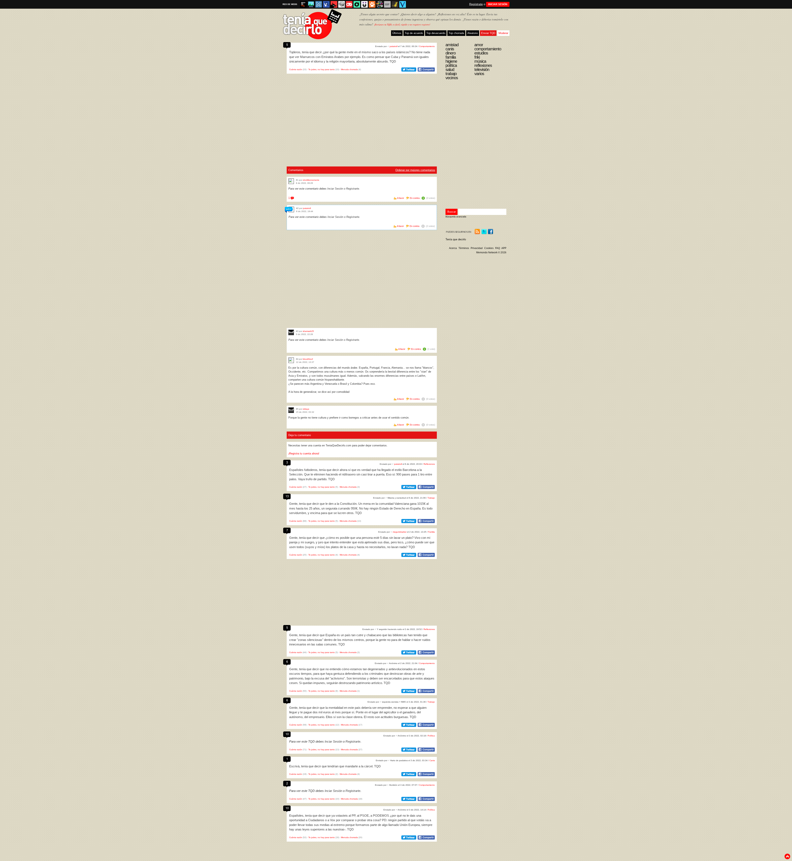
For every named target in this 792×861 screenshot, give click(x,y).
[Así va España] (334, 4)
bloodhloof (308, 359)
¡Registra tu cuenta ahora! (303, 453)
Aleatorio (472, 33)
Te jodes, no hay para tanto (321, 69)
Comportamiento (427, 46)
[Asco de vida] (303, 4)
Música (480, 61)
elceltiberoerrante (311, 180)
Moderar (503, 33)
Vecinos (452, 77)
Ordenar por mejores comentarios (415, 170)
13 (287, 496)
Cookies (489, 248)
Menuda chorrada (349, 69)
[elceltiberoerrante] (291, 181)
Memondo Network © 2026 (491, 252)
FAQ (497, 248)
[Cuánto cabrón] (341, 4)
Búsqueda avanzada (456, 216)
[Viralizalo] (402, 4)
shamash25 (308, 331)
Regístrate (476, 4)
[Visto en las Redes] (326, 4)
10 (287, 734)
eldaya (306, 409)
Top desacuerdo (435, 33)
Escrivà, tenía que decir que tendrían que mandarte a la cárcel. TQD (335, 766)
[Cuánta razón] (311, 4)
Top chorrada (456, 33)
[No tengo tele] (379, 4)
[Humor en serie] (364, 4)
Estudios (481, 53)
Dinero (451, 53)
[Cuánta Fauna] (372, 4)
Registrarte (352, 188)
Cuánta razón (295, 69)
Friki (477, 57)
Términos (463, 248)
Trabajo (431, 498)
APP (503, 248)
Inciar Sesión (335, 188)
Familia (431, 532)
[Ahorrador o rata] (395, 4)
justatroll (393, 46)
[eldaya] (291, 410)
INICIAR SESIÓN (497, 4)
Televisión (481, 69)
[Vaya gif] (387, 4)
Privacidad (477, 248)
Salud (450, 69)
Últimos (396, 33)
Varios (479, 73)
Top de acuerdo (414, 33)
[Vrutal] (349, 4)
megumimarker (400, 532)
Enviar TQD (488, 33)
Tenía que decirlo (456, 239)
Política (431, 736)
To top (787, 856)
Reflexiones (429, 464)
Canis (432, 760)
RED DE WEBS (290, 4)
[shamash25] (291, 332)
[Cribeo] (357, 4)
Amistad (452, 44)
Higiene (451, 61)
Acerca (453, 248)
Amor (478, 44)
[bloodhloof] (291, 360)
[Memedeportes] (318, 4)
